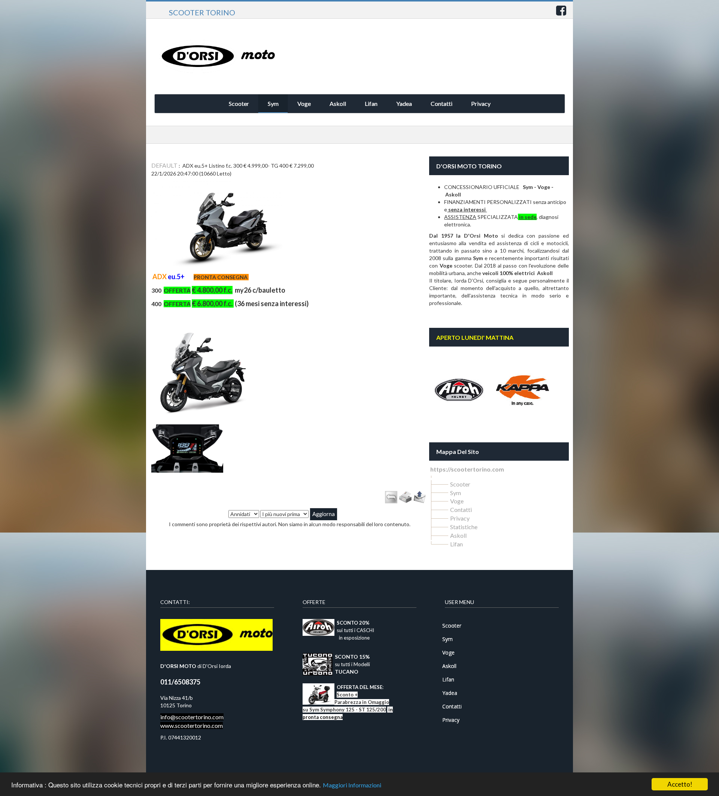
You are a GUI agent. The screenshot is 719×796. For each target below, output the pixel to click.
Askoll (458, 535)
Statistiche (463, 526)
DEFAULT (164, 165)
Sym (455, 492)
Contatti (461, 509)
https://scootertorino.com (467, 469)
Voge (457, 500)
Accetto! (679, 784)
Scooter (460, 484)
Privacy (460, 518)
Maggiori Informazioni (352, 785)
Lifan (456, 544)
